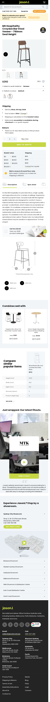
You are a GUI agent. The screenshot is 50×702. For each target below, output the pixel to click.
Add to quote (24, 144)
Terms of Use (7, 684)
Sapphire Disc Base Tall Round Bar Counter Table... (13, 330)
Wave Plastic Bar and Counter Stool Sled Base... (36, 367)
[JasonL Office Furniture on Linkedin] (16, 624)
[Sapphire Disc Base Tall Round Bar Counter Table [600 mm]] (13, 317)
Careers (28, 690)
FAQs (27, 684)
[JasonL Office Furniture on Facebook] (10, 624)
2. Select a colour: (13, 91)
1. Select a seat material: (15, 86)
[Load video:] (24, 462)
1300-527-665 (11, 11)
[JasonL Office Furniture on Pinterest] (27, 624)
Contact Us (6, 694)
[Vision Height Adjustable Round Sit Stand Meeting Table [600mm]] (36, 317)
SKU (38, 81)
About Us (5, 690)
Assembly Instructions (10, 687)
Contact (28, 166)
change (23, 113)
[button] (3, 2)
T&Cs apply (9, 133)
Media (27, 677)
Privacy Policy (7, 677)
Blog (26, 680)
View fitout (24, 476)
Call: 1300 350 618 (9, 523)
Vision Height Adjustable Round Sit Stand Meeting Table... (36, 330)
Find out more (34, 17)
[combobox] (24, 7)
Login (27, 687)
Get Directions (13, 527)
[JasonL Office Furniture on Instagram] (21, 624)
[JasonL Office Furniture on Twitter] (4, 624)
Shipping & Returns (9, 680)
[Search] (43, 7)
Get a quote (39, 11)
